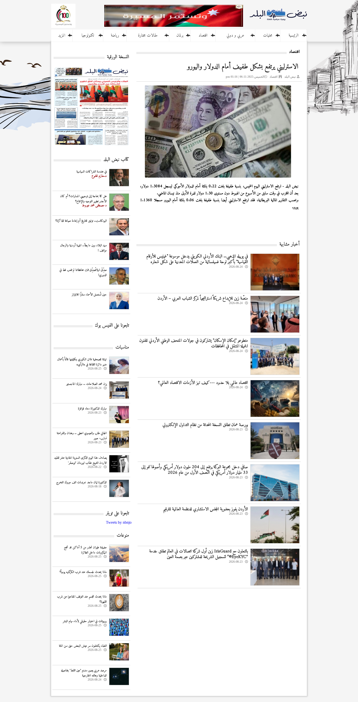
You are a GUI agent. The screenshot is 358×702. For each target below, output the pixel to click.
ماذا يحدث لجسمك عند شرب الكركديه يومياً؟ (83, 572)
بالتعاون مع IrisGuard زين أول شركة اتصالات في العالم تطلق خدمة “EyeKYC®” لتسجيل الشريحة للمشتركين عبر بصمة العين (198, 554)
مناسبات (122, 347)
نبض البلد (290, 76)
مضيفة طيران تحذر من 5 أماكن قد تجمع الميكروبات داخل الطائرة (85, 550)
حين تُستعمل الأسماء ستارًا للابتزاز (89, 294)
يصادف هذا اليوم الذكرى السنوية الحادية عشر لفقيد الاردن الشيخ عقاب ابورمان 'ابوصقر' (80, 460)
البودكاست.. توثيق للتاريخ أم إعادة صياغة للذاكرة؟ (81, 221)
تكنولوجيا (88, 35)
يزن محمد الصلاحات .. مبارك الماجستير (86, 384)
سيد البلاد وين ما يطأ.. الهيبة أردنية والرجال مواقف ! (83, 248)
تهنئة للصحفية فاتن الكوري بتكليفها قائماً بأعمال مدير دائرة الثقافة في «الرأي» (82, 362)
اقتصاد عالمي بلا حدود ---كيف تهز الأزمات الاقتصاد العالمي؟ (203, 383)
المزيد (61, 35)
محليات (267, 35)
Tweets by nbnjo (119, 522)
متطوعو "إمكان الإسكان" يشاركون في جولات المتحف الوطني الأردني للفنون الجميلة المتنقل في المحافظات (193, 343)
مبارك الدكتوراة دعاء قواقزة (92, 408)
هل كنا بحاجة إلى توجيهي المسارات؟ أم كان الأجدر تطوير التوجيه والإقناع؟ (83, 198)
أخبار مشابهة (289, 244)
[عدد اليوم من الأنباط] (91, 146)
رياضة (115, 35)
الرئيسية (294, 35)
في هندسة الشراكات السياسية (91, 171)
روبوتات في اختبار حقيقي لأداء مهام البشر (85, 621)
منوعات (123, 535)
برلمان (179, 35)
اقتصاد (202, 35)
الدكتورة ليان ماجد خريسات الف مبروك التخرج (81, 482)
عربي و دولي (235, 35)
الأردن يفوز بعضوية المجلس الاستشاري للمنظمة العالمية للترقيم (205, 509)
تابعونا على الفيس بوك (112, 325)
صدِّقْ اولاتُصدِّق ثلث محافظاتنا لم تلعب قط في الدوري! (83, 272)
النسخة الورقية (118, 57)
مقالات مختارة (148, 35)
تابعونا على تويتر (117, 513)
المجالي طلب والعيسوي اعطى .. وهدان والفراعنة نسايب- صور (82, 435)
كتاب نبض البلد (116, 159)
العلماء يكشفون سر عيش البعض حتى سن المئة (83, 646)
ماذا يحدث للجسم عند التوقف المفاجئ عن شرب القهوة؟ (82, 599)
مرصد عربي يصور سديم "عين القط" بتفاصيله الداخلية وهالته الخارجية (84, 673)
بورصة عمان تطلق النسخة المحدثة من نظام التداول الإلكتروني (205, 425)
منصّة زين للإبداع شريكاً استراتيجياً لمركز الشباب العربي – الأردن (203, 298)
